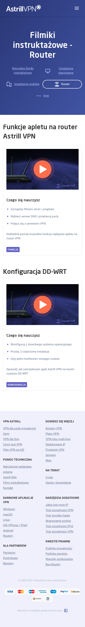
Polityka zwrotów (56, 554)
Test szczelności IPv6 (59, 526)
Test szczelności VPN (59, 510)
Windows (9, 509)
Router (65, 84)
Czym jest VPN (12, 444)
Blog (48, 460)
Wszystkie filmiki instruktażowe (22, 71)
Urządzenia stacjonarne (65, 71)
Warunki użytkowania (59, 559)
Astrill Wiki (10, 477)
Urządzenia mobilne (26, 84)
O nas (49, 477)
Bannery (8, 563)
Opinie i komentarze (58, 482)
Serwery (51, 455)
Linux (6, 520)
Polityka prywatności (59, 548)
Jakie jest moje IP (57, 505)
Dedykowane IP (55, 444)
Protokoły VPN (55, 450)
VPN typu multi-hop (58, 439)
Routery (8, 536)
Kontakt (8, 488)
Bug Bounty (53, 564)
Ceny (6, 434)
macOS (7, 514)
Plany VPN (52, 434)
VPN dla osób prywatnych (19, 428)
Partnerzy (9, 552)
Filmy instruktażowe (16, 482)
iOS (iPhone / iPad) (15, 525)
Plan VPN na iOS (13, 450)
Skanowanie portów (58, 521)
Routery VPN (54, 428)
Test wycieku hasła (58, 515)
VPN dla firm (11, 439)
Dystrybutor (10, 558)
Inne (46, 95)
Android (8, 530)
